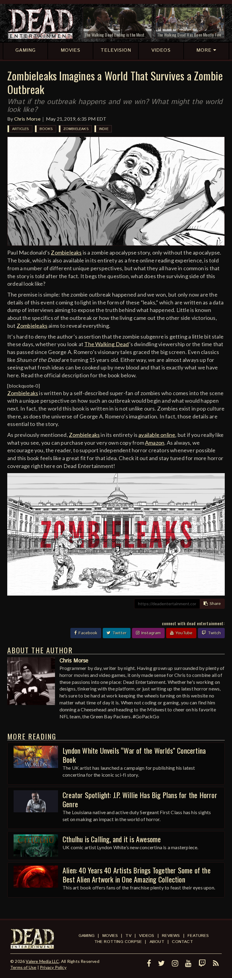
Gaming (87, 936)
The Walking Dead (106, 344)
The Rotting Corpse (118, 942)
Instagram (150, 633)
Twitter (119, 633)
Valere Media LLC (42, 961)
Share (214, 604)
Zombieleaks (76, 129)
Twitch (213, 633)
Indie (103, 129)
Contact (182, 942)
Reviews (171, 936)
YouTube (183, 633)
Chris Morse (27, 119)
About (157, 942)
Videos (146, 936)
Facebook (87, 633)
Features (198, 936)
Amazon (154, 442)
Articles (20, 129)
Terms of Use (23, 967)
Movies (110, 936)
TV (128, 936)
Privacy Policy (53, 967)
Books (46, 129)
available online (156, 434)
